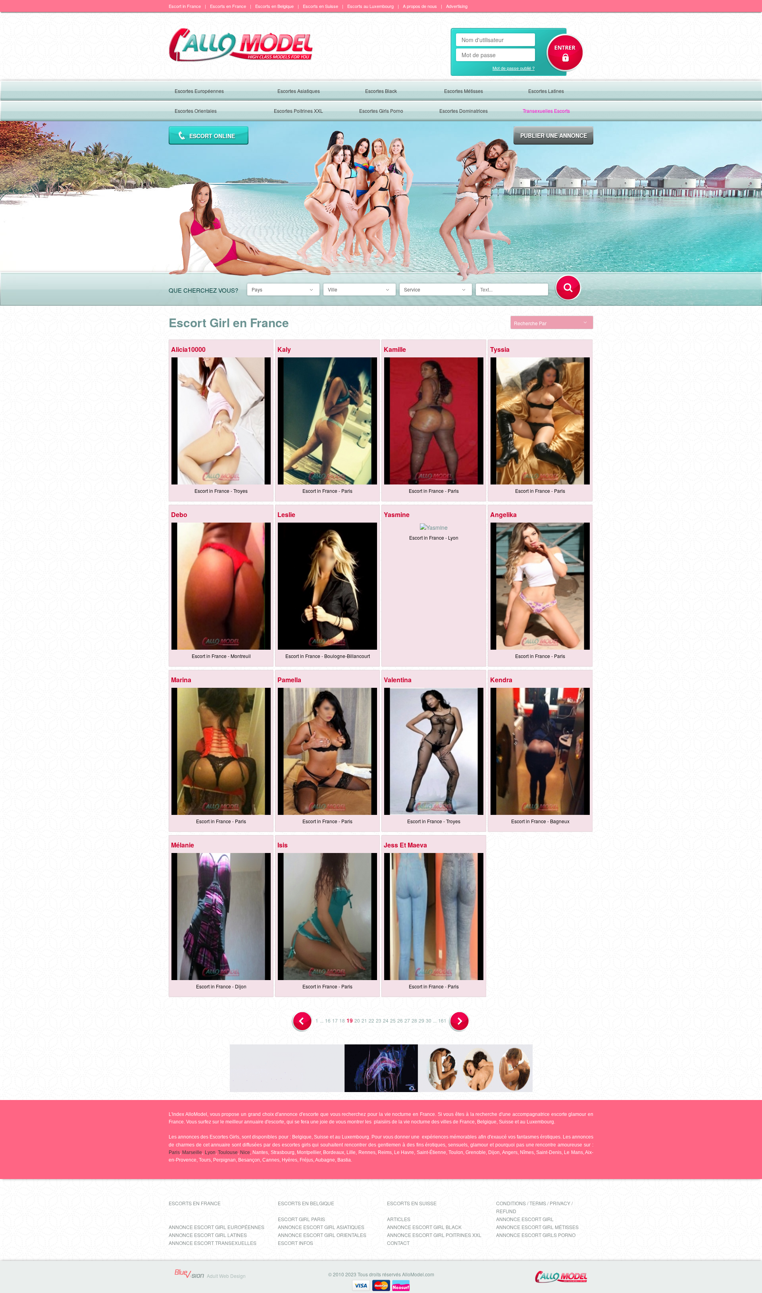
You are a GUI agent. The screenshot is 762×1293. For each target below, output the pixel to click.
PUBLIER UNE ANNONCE (553, 135)
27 (407, 1020)
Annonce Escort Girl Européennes (216, 1227)
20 (357, 1020)
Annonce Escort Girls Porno (535, 1234)
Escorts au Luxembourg (370, 6)
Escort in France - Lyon (433, 537)
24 (386, 1020)
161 (442, 1020)
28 (414, 1020)
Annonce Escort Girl (525, 1219)
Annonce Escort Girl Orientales (322, 1234)
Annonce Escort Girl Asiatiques (321, 1227)
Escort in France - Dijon (221, 986)
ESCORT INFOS (295, 1242)
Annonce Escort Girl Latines (208, 1234)
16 (328, 1020)
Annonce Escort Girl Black (424, 1227)
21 (364, 1020)
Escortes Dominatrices (463, 110)
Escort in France (185, 6)
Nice (245, 1152)
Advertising (457, 6)
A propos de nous (420, 6)
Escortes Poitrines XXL (298, 110)
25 (393, 1020)
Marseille (192, 1152)
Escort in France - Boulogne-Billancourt (327, 655)
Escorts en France (228, 6)
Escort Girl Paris (301, 1219)
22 (371, 1020)
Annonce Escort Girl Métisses (537, 1227)
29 (421, 1020)
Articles (398, 1219)
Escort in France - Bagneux (540, 821)
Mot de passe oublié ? (514, 68)
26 (400, 1020)
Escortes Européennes (199, 90)
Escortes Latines (546, 90)
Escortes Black (381, 90)
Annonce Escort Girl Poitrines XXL (434, 1234)
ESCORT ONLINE (212, 136)
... (321, 1020)
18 (342, 1020)
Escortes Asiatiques (298, 90)
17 (335, 1020)
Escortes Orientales (196, 110)
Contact (398, 1242)
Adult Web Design (226, 1275)
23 (378, 1020)
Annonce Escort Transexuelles (212, 1242)
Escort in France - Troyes (221, 490)
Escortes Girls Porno (381, 110)
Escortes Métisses (463, 90)
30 (428, 1020)
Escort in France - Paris (327, 490)
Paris (174, 1152)
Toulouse (228, 1152)
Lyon (210, 1152)
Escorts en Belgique (274, 6)
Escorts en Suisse (320, 6)
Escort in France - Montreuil (221, 655)
